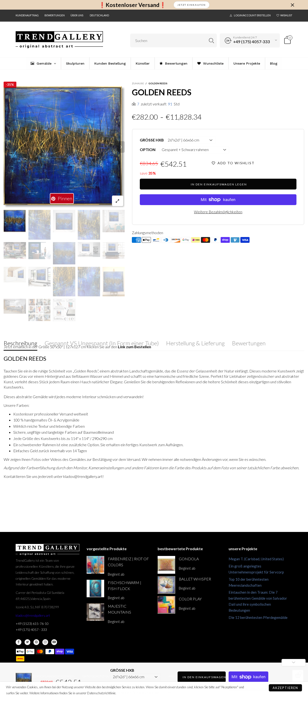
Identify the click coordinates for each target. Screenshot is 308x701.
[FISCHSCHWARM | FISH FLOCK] (95, 588)
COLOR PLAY (190, 599)
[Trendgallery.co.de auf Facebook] (18, 642)
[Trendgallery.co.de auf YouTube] (54, 642)
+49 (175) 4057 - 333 (31, 630)
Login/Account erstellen (252, 15)
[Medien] (117, 200)
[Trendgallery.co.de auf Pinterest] (36, 642)
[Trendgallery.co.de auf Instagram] (45, 642)
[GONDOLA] (166, 564)
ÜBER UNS (77, 15)
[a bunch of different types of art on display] (64, 310)
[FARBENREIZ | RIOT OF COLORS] (95, 564)
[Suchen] (211, 40)
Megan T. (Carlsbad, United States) (256, 559)
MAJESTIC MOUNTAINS (119, 609)
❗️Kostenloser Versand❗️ (132, 5)
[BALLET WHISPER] (166, 585)
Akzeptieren (285, 688)
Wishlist (286, 15)
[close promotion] (292, 5)
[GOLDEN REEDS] (64, 147)
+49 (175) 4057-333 (251, 41)
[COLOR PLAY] (166, 605)
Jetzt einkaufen (191, 4)
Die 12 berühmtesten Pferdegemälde (258, 617)
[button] (7, 147)
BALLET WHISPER (195, 579)
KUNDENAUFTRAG (27, 15)
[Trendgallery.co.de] (59, 39)
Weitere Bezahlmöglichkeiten (218, 211)
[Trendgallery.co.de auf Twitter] (27, 642)
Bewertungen (55, 15)
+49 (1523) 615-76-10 (32, 624)
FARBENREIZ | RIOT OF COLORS (128, 561)
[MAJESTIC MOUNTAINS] (95, 612)
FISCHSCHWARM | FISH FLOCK (124, 585)
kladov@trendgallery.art (33, 615)
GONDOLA (189, 558)
